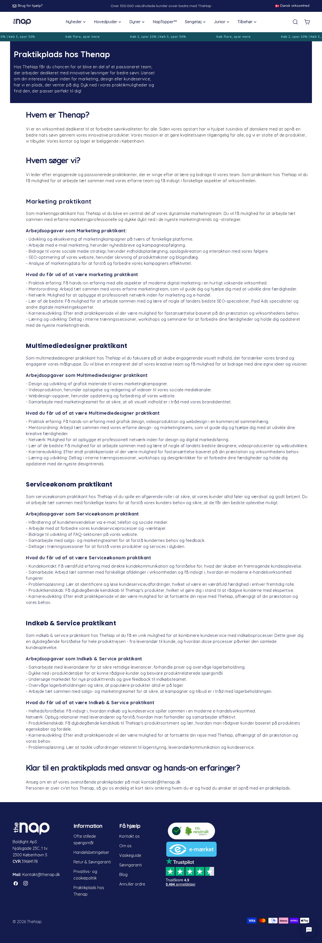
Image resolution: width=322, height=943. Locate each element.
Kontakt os (129, 836)
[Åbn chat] (309, 930)
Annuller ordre (132, 884)
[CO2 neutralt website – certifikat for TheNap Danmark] (191, 825)
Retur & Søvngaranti (92, 861)
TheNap (34, 921)
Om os (125, 845)
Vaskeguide (130, 855)
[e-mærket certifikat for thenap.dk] (191, 845)
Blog (123, 874)
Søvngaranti (130, 864)
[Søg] (295, 22)
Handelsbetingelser (91, 852)
